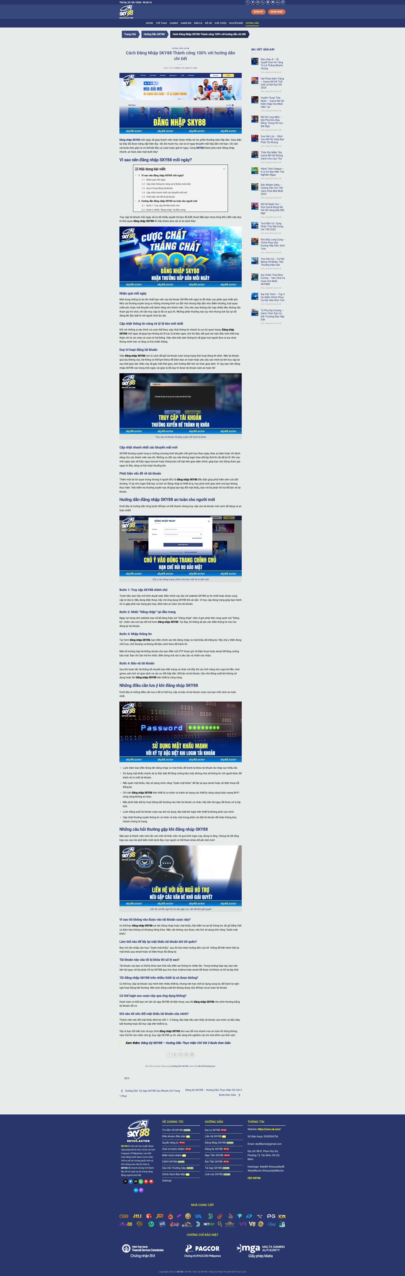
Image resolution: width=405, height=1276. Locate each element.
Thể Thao (161, 23)
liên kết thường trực (206, 1066)
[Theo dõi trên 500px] (278, 2)
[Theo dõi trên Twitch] (283, 2)
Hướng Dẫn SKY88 (154, 34)
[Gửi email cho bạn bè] (180, 1055)
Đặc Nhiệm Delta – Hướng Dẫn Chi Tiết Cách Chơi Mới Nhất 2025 (272, 189)
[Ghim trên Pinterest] (186, 1055)
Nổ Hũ (208, 23)
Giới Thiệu (220, 23)
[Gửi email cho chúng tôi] (257, 2)
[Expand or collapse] (224, 169)
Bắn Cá (198, 23)
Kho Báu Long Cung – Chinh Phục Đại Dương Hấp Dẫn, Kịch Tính (273, 244)
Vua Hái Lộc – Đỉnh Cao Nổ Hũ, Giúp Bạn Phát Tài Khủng (272, 139)
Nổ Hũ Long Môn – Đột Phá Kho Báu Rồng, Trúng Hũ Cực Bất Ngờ (272, 122)
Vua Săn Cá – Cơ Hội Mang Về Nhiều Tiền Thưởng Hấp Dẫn (272, 261)
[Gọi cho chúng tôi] (263, 2)
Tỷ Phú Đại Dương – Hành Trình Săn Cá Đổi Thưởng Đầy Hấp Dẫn (272, 315)
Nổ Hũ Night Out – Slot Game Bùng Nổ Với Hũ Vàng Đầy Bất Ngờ (272, 209)
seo (195, 68)
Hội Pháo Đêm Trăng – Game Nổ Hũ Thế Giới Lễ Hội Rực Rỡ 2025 (272, 83)
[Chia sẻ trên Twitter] (175, 1055)
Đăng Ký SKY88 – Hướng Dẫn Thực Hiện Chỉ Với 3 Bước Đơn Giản (186, 1043)
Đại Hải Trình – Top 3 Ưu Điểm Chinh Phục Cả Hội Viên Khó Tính (273, 297)
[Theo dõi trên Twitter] (252, 2)
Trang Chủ (130, 34)
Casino (174, 23)
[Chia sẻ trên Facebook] (169, 1055)
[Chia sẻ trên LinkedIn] (192, 1055)
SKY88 (149, 23)
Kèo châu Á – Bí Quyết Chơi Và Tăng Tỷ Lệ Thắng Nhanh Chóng (272, 64)
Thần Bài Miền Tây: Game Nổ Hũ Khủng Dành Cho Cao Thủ (272, 155)
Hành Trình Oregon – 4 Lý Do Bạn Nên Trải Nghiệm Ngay (272, 171)
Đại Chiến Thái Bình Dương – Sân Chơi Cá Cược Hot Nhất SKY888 (273, 279)
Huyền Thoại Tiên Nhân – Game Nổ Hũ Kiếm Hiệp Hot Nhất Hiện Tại (272, 102)
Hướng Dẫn (252, 23)
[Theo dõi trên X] (247, 2)
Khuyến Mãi (236, 23)
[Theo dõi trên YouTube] (273, 2)
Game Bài (186, 23)
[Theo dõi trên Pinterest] (268, 2)
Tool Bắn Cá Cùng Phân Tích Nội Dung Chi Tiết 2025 (272, 226)
